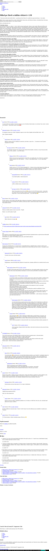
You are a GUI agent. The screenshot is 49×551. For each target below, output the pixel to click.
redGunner (7, 382)
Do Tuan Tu (9, 147)
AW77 (13, 325)
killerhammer (12, 275)
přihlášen (6, 423)
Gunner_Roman (5, 231)
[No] (45, 550)
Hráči (3, 10)
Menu (1, 0)
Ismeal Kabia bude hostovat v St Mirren (9, 471)
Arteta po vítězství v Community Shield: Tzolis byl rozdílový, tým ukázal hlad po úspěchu (19, 472)
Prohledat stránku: (3, 1)
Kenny (3, 198)
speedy (3, 372)
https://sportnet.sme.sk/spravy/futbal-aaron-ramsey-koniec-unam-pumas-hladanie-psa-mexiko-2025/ (22, 226)
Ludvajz (13, 181)
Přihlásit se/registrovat (4, 2)
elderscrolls (4, 130)
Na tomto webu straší (4, 549)
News (3, 6)
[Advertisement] (24, 107)
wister (6, 260)
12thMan (4, 224)
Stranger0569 (14, 174)
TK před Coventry (5, 470)
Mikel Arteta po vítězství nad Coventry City (10, 469)
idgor (6, 353)
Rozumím (43, 550)
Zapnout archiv (3, 545)
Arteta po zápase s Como (7, 473)
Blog (3, 8)
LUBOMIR (4, 333)
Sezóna (3, 7)
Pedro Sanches (5, 243)
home (1, 4)
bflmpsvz (11, 156)
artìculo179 (4, 207)
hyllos (6, 139)
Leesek (11, 313)
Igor (3, 121)
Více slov (2, 465)
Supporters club (5, 9)
